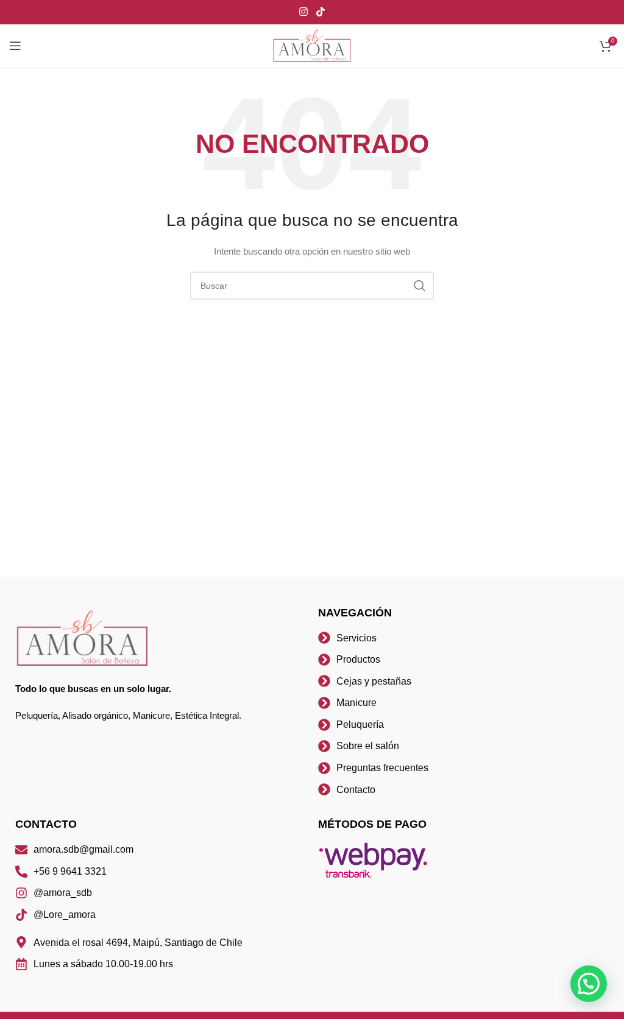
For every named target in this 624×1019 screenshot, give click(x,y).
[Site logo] (311, 45)
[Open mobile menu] (15, 45)
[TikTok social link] (320, 11)
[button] (588, 983)
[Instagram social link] (304, 11)
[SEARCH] (420, 286)
